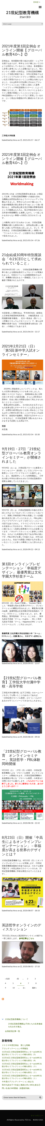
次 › (24, 988)
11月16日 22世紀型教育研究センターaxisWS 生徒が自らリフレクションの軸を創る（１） (22, 1076)
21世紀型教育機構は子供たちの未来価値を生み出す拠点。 (25, 1025)
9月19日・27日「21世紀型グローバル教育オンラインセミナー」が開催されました (21, 455)
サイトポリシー (37, 1115)
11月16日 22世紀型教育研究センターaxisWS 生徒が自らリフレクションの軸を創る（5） (22, 1053)
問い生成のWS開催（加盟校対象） (16, 1088)
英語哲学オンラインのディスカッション (21, 927)
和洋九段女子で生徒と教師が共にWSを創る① (21, 1085)
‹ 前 (17, 979)
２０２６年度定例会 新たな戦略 (16, 1045)
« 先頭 (7, 979)
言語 (4, 426)
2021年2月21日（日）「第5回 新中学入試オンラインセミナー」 (21, 350)
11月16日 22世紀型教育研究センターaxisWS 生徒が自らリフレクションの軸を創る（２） (22, 1070)
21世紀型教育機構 (22, 12)
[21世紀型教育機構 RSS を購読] (22, 999)
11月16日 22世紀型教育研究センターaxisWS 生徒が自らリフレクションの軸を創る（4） (22, 1059)
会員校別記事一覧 (12, 1031)
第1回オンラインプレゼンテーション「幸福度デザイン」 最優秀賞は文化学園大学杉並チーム (22, 570)
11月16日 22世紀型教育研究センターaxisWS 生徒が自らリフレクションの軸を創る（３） (22, 1065)
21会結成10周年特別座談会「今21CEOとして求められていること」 (22, 259)
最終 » (34, 988)
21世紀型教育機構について (16, 1019)
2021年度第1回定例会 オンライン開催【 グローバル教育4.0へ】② (22, 50)
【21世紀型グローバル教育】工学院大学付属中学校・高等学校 (21, 682)
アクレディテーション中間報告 (15, 1048)
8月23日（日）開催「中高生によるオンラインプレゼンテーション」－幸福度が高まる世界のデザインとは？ (22, 845)
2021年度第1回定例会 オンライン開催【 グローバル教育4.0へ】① (22, 158)
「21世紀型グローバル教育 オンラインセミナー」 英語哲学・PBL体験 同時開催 (21, 757)
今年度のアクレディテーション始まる (18, 1081)
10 (14, 988)
